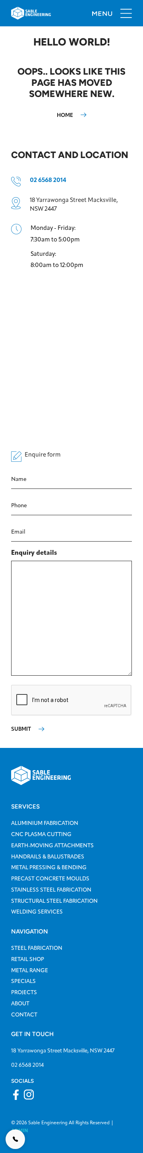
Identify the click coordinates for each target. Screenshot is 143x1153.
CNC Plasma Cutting (41, 834)
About (20, 1003)
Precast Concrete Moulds (50, 878)
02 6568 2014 (48, 180)
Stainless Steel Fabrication (51, 889)
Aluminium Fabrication (44, 823)
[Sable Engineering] (41, 774)
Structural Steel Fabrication (54, 901)
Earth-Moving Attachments (52, 845)
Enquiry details (34, 552)
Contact (24, 1014)
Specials (23, 981)
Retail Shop (27, 959)
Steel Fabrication (36, 948)
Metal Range (29, 970)
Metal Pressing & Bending (49, 867)
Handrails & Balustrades (47, 856)
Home (65, 115)
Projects (24, 992)
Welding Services (37, 911)
